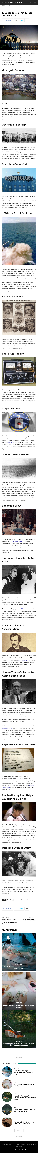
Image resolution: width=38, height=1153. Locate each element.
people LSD (11, 442)
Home (3, 5)
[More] (27, 20)
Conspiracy (10, 899)
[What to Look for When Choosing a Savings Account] (19, 991)
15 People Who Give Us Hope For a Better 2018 (29, 920)
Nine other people (23, 660)
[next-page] (6, 1051)
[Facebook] (13, 1150)
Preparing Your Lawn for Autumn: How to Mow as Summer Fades (19, 1045)
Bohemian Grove (17, 541)
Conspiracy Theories (20, 899)
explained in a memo (25, 609)
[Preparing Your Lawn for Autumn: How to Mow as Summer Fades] (19, 1029)
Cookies (33, 1144)
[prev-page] (3, 1051)
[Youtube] (25, 1150)
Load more (18, 1130)
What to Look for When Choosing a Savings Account (19, 1006)
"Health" (16, 1107)
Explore (16, 1119)
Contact (19, 1146)
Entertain (8, 5)
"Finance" (19, 1002)
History (29, 899)
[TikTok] (19, 1150)
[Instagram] (16, 1150)
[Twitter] (22, 1150)
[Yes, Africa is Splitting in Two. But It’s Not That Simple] (7, 1122)
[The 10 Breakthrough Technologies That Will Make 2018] (19, 952)
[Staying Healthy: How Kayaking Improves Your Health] (7, 1109)
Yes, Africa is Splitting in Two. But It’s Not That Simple (24, 1123)
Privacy (28, 1144)
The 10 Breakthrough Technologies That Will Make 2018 (19, 968)
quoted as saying (7, 728)
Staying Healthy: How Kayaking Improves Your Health (24, 1110)
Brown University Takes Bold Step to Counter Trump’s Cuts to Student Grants (9, 922)
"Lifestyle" (18, 1041)
